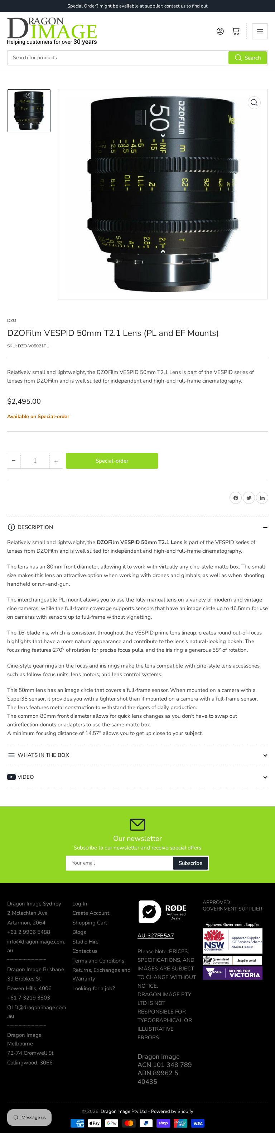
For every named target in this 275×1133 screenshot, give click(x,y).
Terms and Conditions (98, 960)
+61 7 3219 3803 (28, 997)
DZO (11, 320)
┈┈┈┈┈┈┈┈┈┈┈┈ (26, 959)
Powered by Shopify (172, 1111)
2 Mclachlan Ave (27, 913)
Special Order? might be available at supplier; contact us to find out (137, 6)
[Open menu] (260, 31)
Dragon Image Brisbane (35, 969)
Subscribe (190, 863)
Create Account (90, 913)
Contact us (84, 951)
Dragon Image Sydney (34, 903)
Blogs (79, 932)
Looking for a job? (93, 988)
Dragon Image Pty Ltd (124, 1111)
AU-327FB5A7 (156, 935)
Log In (79, 903)
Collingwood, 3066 (30, 1062)
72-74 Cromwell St (30, 1053)
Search (253, 57)
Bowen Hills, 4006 (29, 988)
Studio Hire (85, 941)
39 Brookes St (24, 978)
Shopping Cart (89, 922)
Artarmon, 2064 (26, 922)
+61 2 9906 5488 (28, 932)
